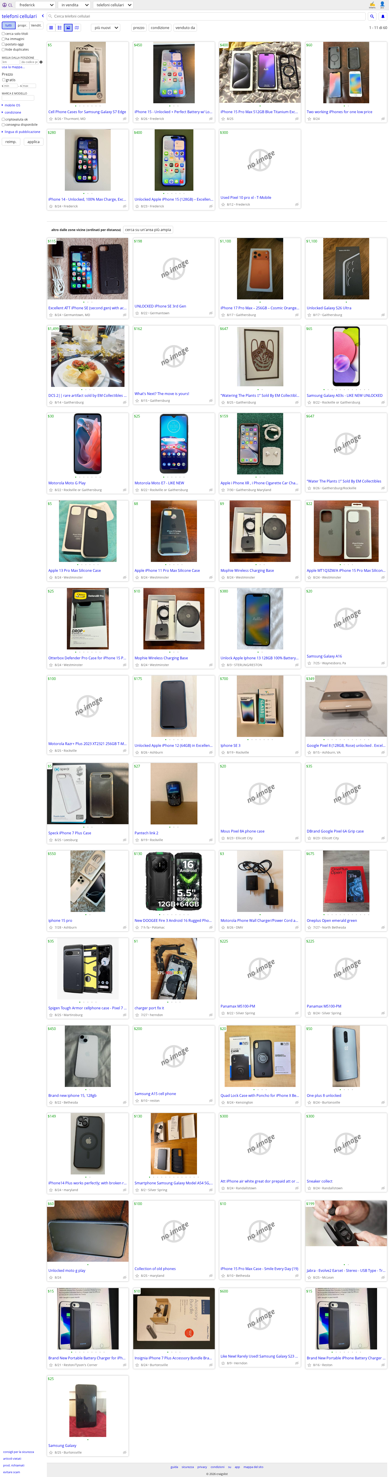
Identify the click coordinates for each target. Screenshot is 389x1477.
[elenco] (51, 27)
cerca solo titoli (16, 33)
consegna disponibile (21, 124)
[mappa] (76, 27)
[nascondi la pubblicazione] (124, 118)
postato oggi (14, 44)
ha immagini (14, 39)
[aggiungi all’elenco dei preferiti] (51, 118)
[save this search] (383, 16)
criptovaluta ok (16, 119)
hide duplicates (17, 49)
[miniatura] (59, 27)
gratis (11, 79)
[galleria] (68, 27)
